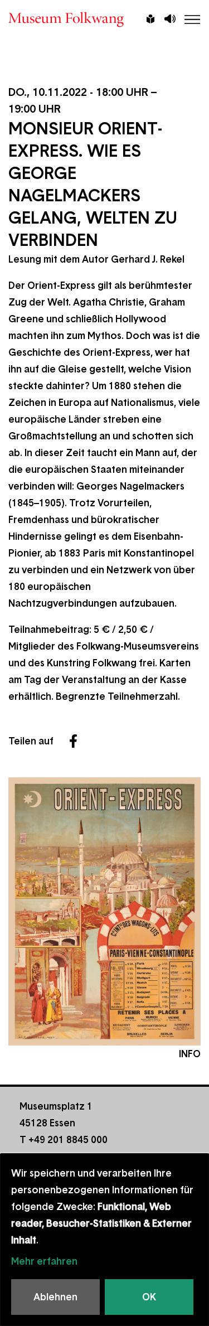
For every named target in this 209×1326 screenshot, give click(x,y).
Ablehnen (55, 1297)
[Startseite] (104, 19)
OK (149, 1297)
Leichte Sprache (150, 20)
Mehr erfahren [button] (44, 1261)
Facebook (73, 741)
